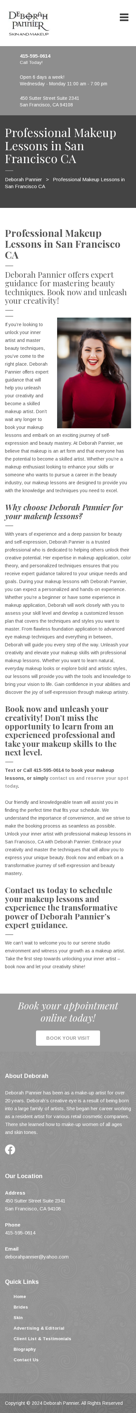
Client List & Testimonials (42, 1338)
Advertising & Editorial (39, 1328)
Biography (25, 1349)
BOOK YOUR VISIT (68, 1038)
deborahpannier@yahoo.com (37, 1256)
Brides (21, 1307)
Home (20, 1296)
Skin (18, 1317)
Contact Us (26, 1359)
